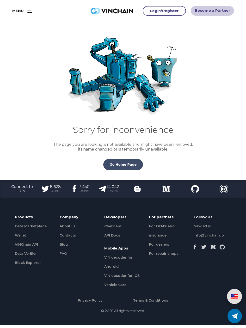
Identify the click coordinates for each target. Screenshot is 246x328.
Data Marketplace (31, 226)
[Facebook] (195, 246)
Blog (64, 244)
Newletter (202, 226)
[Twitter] (204, 246)
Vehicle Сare (115, 285)
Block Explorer (28, 263)
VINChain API (26, 244)
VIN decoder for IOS (122, 275)
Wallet (20, 235)
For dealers (159, 244)
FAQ (63, 253)
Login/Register (164, 10)
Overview (112, 226)
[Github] (222, 246)
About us (67, 226)
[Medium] (213, 246)
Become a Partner (212, 10)
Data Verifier (26, 253)
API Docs (112, 235)
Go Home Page (123, 164)
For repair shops (163, 253)
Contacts (68, 235)
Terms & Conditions (150, 300)
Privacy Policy (90, 300)
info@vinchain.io (209, 235)
